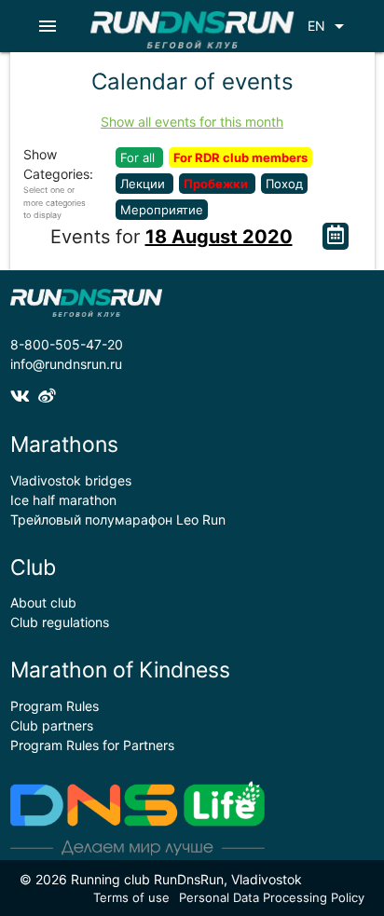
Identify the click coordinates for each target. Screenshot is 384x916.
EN (329, 26)
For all (139, 157)
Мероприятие (161, 209)
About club (43, 602)
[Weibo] (49, 396)
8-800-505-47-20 (66, 344)
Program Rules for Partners (92, 745)
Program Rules (54, 706)
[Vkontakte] (24, 396)
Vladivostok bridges (70, 480)
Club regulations (59, 622)
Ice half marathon (63, 500)
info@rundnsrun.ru (66, 364)
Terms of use (131, 897)
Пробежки (217, 183)
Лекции (144, 183)
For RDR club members (240, 157)
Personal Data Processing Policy (271, 897)
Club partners (51, 725)
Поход (284, 183)
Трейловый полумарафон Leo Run (118, 519)
